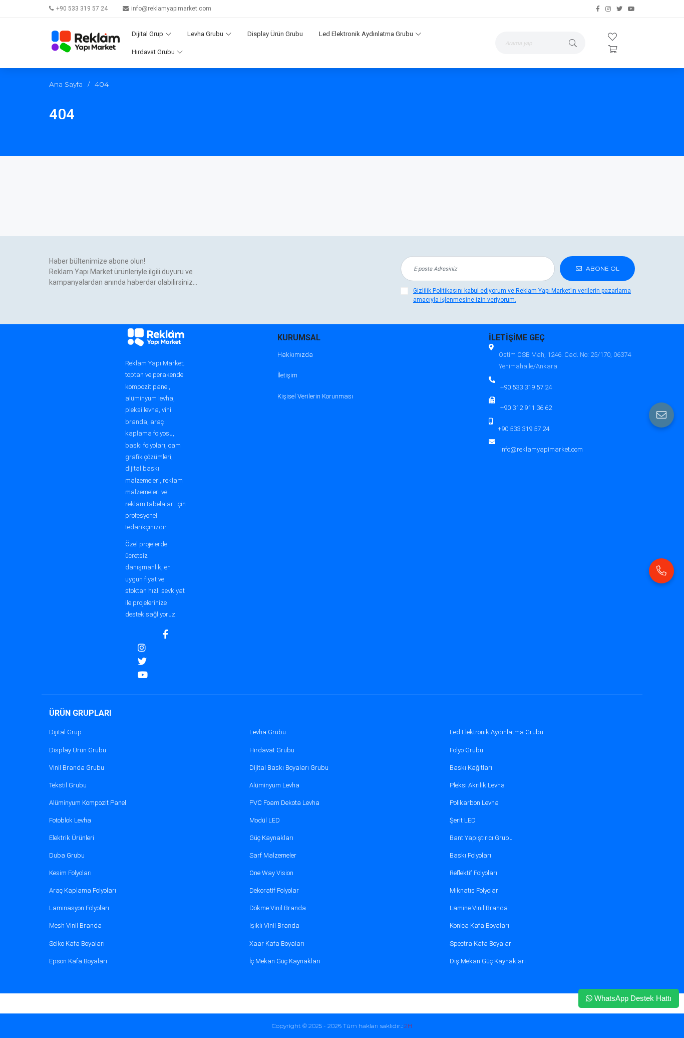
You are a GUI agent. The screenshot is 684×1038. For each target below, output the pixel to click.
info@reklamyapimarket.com (171, 8)
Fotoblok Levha (70, 820)
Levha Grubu (205, 34)
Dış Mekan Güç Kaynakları (488, 961)
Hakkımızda (295, 354)
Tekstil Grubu (68, 785)
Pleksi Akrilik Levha (477, 785)
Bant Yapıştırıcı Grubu (481, 838)
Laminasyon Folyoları (79, 908)
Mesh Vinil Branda (75, 925)
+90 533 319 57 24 (82, 8)
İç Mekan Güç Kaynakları (284, 961)
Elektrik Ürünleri (71, 838)
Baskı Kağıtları (471, 767)
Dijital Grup (147, 34)
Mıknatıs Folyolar (474, 890)
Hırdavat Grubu (153, 52)
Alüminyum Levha (274, 785)
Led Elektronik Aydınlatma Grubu (366, 34)
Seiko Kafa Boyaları (77, 943)
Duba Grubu (67, 855)
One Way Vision (271, 873)
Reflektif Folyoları (473, 873)
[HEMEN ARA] (661, 570)
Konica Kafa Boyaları (479, 925)
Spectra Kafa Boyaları (481, 943)
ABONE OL (601, 268)
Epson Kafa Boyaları (78, 961)
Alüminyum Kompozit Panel (87, 802)
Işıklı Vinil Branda (274, 925)
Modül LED (264, 820)
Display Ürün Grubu (275, 34)
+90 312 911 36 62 (526, 407)
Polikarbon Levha (474, 802)
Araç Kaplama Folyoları (82, 890)
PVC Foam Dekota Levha (284, 802)
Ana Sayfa (66, 84)
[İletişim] (661, 415)
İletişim (287, 375)
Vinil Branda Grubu (76, 767)
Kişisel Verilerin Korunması (315, 396)
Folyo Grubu (466, 750)
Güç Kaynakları (271, 838)
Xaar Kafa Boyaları (276, 943)
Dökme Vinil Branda (277, 908)
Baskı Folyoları (470, 855)
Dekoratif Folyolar (274, 890)
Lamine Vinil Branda (479, 908)
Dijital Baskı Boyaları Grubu (288, 767)
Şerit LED (463, 820)
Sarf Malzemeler (272, 855)
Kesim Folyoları (70, 873)
